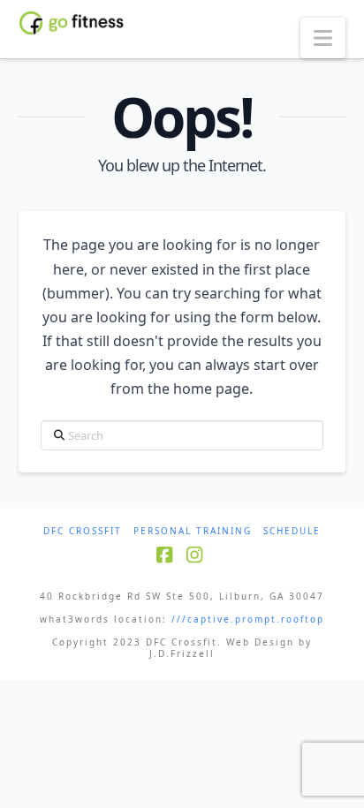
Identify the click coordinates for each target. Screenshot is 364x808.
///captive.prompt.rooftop (247, 619)
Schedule (292, 531)
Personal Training (192, 531)
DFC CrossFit (82, 531)
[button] (322, 38)
